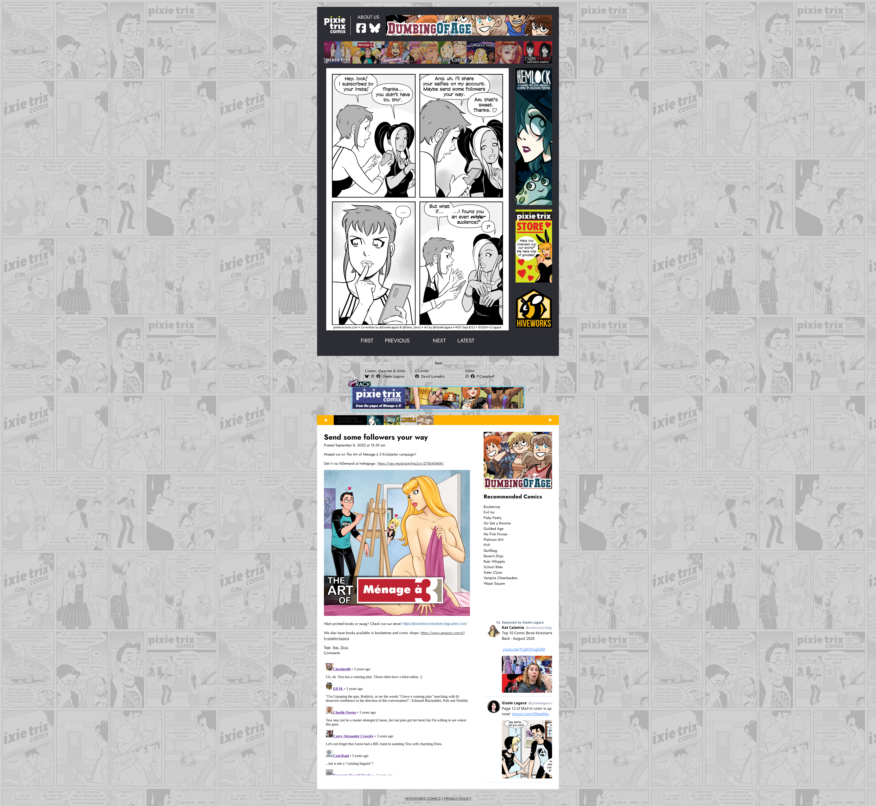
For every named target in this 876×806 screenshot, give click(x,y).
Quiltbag (490, 550)
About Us (368, 17)
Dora (344, 647)
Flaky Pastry (492, 517)
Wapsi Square (494, 583)
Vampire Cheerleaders (500, 578)
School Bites (493, 567)
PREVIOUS (397, 340)
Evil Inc (489, 512)
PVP (487, 545)
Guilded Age (493, 528)
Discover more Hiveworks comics (350, 420)
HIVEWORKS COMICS (423, 798)
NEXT (439, 340)
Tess (335, 647)
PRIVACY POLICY (457, 798)
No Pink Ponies (495, 534)
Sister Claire (493, 572)
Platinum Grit (493, 539)
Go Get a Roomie (497, 523)
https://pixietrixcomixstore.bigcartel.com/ (435, 624)
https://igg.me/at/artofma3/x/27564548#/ (411, 463)
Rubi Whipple (494, 561)
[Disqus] (398, 718)
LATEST (465, 340)
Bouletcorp (492, 506)
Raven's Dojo (493, 556)
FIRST (367, 340)
